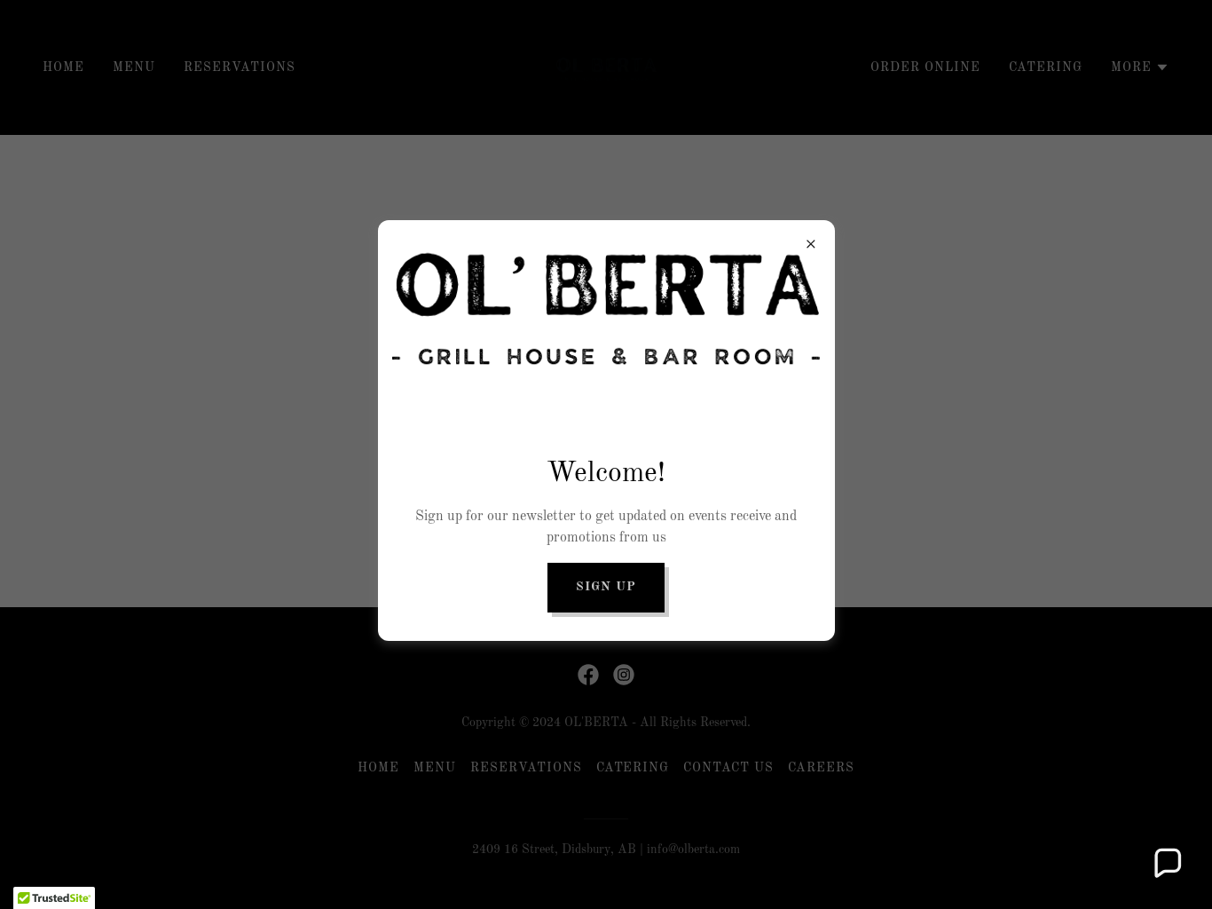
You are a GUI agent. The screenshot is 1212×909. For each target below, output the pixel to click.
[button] (1166, 863)
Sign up (606, 587)
